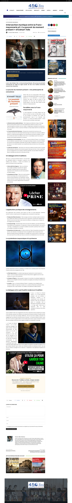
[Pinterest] (54, 25)
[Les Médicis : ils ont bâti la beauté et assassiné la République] (38, 465)
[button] (65, 13)
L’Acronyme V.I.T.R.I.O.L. (11, 450)
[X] (68, 1)
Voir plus (56, 115)
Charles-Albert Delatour (13, 32)
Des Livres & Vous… (36, 468)
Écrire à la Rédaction (52, 31)
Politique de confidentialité (51, 491)
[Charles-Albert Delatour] (7, 32)
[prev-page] (6, 475)
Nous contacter (18, 491)
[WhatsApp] (57, 25)
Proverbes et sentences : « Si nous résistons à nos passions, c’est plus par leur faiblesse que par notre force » (12, 469)
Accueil (7, 19)
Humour (55, 103)
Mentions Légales (42, 491)
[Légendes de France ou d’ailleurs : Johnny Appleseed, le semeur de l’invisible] (50, 111)
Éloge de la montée (58, 104)
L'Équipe (23, 491)
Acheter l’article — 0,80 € (13, 75)
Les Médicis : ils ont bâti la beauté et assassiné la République (38, 470)
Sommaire (28, 491)
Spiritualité (10, 19)
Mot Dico (8, 466)
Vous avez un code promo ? (12, 79)
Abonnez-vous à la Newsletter (53, 35)
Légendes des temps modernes (59, 108)
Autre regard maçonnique (17, 19)
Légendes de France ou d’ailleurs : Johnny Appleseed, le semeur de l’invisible (59, 112)
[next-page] (8, 475)
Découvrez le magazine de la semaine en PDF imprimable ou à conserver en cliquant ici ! (36, 16)
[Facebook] (66, 1)
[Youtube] (70, 1)
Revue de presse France (24, 467)
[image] (57, 48)
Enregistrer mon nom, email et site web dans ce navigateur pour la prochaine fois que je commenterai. (25, 426)
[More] (34, 36)
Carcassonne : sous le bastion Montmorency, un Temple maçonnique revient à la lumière (25, 470)
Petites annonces (34, 491)
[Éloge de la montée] (50, 104)
